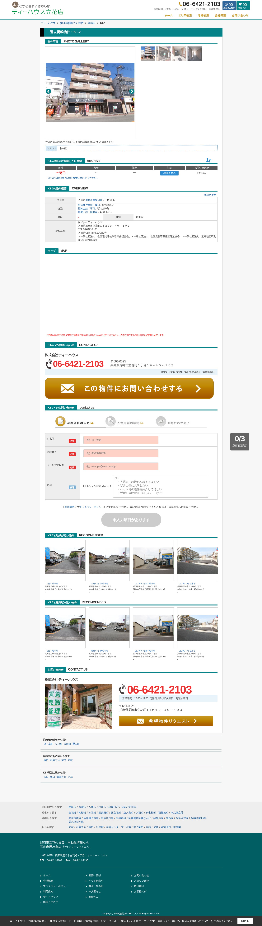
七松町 (83, 812)
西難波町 (163, 812)
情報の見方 (210, 195)
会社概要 (48, 880)
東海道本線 (75, 818)
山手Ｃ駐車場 (52, 584)
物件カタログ (50, 902)
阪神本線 (121, 818)
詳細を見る (169, 173)
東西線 (170, 818)
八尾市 (92, 807)
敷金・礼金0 (95, 886)
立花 (70, 760)
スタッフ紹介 (141, 880)
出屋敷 (100, 827)
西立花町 (116, 812)
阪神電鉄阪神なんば (140, 818)
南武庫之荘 (177, 812)
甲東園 (177, 827)
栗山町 (76, 743)
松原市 (102, 807)
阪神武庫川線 (199, 818)
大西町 (67, 743)
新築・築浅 (95, 875)
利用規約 (69, 507)
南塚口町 (97, 199)
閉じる (245, 920)
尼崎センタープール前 (118, 827)
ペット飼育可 (96, 880)
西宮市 (82, 807)
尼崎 (148, 827)
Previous (48, 91)
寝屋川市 (114, 807)
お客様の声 (140, 891)
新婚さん (94, 896)
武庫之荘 (55, 760)
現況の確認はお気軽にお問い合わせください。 (73, 177)
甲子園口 (138, 827)
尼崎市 (89, 199)
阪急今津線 (182, 818)
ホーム (47, 875)
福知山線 (83, 208)
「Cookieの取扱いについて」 (195, 921)
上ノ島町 (49, 743)
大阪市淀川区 (128, 807)
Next (131, 91)
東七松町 (151, 812)
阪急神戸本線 (85, 205)
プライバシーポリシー (91, 507)
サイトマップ (50, 896)
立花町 (58, 743)
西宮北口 (166, 827)
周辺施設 (139, 886)
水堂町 (93, 812)
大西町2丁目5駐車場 (99, 584)
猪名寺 (93, 212)
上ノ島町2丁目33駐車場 (145, 584)
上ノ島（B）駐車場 (187, 584)
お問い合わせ (141, 875)
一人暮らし (95, 891)
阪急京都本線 (76, 821)
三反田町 (104, 812)
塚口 (97, 205)
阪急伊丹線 (107, 818)
